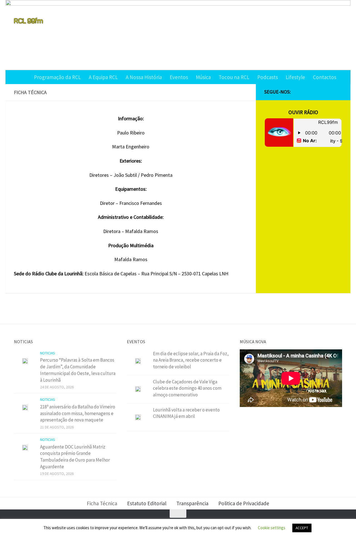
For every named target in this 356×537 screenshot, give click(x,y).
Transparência (192, 503)
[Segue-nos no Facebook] (312, 92)
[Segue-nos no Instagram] (321, 92)
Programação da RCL (57, 77)
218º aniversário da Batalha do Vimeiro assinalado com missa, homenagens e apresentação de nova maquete (77, 413)
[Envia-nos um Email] (338, 92)
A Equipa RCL (103, 77)
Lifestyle (295, 77)
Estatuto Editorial (146, 503)
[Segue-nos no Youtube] (330, 92)
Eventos (179, 77)
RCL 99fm (28, 20)
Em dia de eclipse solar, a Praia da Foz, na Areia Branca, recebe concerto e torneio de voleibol (191, 360)
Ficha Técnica (102, 503)
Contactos (324, 77)
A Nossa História (144, 77)
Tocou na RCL (234, 77)
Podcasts (267, 77)
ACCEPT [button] (302, 528)
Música (203, 77)
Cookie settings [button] (271, 527)
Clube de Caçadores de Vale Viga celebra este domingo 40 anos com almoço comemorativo (187, 388)
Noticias (47, 352)
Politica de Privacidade (243, 503)
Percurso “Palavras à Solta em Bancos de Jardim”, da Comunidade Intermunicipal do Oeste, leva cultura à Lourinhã (77, 370)
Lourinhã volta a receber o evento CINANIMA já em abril (186, 413)
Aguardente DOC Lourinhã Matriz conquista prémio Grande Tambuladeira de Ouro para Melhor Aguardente (75, 457)
